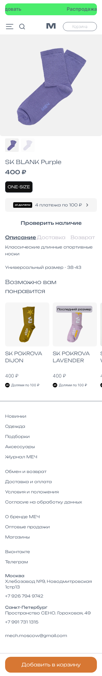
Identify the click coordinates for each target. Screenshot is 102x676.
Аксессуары (20, 446)
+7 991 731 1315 (22, 622)
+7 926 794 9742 (24, 596)
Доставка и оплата (28, 481)
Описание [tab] (19, 237)
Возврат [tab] (83, 237)
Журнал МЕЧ (21, 456)
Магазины (17, 537)
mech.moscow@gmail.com (36, 635)
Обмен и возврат (25, 471)
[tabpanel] (51, 257)
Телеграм (16, 561)
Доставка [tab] (51, 237)
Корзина (80, 26)
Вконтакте (17, 551)
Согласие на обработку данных (43, 502)
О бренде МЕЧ (22, 516)
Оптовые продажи (27, 526)
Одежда (15, 426)
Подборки (17, 436)
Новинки (15, 416)
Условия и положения (32, 491)
